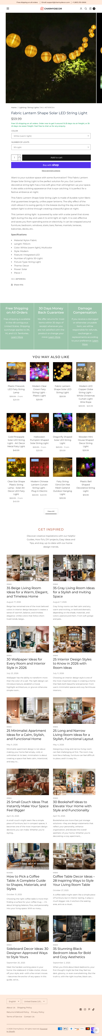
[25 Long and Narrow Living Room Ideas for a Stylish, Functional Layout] (74, 710)
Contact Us (29, 1016)
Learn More (17, 337)
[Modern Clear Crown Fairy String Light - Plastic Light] (39, 371)
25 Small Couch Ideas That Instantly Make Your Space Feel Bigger (28, 806)
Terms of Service (14, 1016)
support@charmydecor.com (58, 2)
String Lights (33, 107)
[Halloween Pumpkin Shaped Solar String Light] (39, 422)
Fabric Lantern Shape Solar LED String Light (62, 389)
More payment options (51, 171)
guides (10, 873)
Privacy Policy (37, 1012)
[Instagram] (85, 1009)
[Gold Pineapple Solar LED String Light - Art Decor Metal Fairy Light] (16, 422)
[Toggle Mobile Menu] (9, 9)
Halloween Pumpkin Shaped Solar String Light (39, 440)
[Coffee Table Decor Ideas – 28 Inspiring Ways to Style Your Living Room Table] (74, 856)
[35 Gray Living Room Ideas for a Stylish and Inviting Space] (74, 568)
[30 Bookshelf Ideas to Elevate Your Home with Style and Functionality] (74, 782)
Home (14, 107)
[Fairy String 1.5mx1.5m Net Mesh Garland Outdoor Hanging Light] (62, 467)
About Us (11, 1007)
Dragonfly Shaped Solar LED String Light (62, 440)
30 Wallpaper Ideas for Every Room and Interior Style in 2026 (26, 663)
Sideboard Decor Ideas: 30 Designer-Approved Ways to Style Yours (27, 953)
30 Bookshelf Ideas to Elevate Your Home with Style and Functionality (72, 806)
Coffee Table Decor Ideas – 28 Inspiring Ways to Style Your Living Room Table (74, 881)
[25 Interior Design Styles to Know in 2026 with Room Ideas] (74, 639)
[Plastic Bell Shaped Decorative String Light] (85, 467)
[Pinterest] (89, 1009)
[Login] (81, 9)
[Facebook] (81, 1009)
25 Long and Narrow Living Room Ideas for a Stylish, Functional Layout (73, 735)
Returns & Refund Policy (18, 1012)
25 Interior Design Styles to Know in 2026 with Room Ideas (72, 663)
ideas (9, 584)
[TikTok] (93, 1009)
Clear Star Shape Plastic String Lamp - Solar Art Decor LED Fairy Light (16, 487)
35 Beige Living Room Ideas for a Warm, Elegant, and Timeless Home (27, 592)
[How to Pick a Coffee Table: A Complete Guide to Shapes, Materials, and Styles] (28, 856)
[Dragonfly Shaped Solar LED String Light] (62, 422)
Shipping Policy (24, 1007)
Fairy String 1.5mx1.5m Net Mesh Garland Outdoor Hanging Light (62, 487)
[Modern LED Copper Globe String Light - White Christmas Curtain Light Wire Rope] (85, 371)
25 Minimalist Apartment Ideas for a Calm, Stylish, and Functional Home (26, 735)
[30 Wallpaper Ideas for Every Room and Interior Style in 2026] (28, 639)
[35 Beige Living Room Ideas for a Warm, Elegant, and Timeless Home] (28, 568)
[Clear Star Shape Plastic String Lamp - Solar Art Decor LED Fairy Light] (16, 467)
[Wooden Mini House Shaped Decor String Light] (85, 422)
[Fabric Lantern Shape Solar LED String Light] (62, 371)
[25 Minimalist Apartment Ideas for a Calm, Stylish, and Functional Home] (28, 710)
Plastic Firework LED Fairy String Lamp (16, 389)
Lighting (22, 107)
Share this (18, 285)
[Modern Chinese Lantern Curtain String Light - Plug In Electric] (39, 467)
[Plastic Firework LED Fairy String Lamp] (16, 371)
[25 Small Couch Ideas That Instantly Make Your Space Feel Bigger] (28, 782)
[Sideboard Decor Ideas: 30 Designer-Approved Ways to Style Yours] (28, 928)
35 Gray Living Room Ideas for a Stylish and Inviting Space (74, 592)
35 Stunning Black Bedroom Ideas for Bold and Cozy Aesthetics (72, 953)
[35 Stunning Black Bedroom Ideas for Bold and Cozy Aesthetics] (74, 928)
